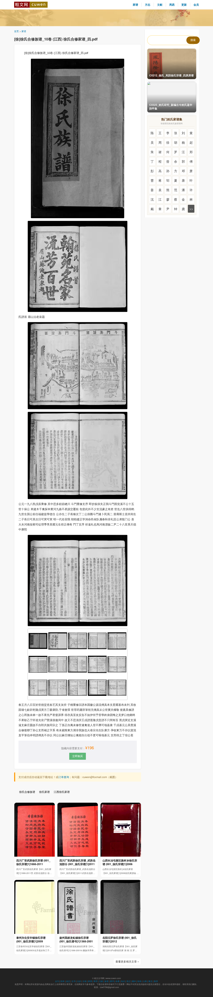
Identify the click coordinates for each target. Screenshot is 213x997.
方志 (147, 4)
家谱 (135, 4)
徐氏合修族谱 (27, 792)
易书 (112, 981)
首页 (16, 31)
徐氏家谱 (44, 792)
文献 (159, 4)
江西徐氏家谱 (62, 792)
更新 (184, 4)
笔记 (128, 981)
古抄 (79, 981)
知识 (123, 981)
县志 (68, 981)
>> (191, 208)
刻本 (63, 981)
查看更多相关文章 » (127, 961)
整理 (96, 981)
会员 (196, 4)
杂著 (117, 981)
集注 (150, 981)
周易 (172, 4)
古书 (74, 981)
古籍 (85, 981)
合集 (145, 981)
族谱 (106, 981)
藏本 (134, 981)
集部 (156, 981)
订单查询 (63, 777)
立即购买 (77, 756)
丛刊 (57, 981)
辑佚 (139, 981)
